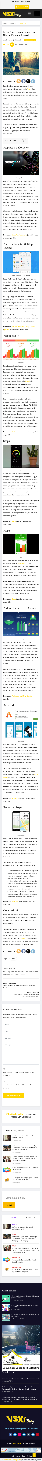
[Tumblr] (28, 1434)
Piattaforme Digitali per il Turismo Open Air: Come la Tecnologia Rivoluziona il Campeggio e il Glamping (25, 1147)
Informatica (16, 1257)
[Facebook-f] (10, 1434)
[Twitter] (15, 1434)
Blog (22, 1)
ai (10, 495)
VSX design (15, 1)
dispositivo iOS (23, 563)
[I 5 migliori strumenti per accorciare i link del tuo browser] (6, 1317)
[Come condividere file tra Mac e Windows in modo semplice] (7, 1170)
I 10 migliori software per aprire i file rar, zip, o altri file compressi (25, 1178)
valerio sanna (7, 40)
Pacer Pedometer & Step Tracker (23, 327)
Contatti (27, 1)
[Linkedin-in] (24, 1434)
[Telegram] (33, 1434)
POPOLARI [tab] (12, 1217)
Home (5, 23)
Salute (15, 1225)
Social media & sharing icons (11, 1460)
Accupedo (15, 798)
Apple (29, 89)
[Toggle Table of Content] (23, 141)
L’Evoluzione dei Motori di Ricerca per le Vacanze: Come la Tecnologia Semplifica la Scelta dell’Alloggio (25, 1158)
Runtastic (15, 901)
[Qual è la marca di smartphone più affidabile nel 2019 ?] (6, 1307)
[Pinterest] (37, 1434)
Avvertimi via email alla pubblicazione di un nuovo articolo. (20, 1086)
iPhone (22, 938)
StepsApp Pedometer (19, 235)
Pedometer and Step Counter (22, 696)
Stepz (14, 599)
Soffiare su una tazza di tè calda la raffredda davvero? (22, 1137)
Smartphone (12, 23)
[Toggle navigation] (28, 13)
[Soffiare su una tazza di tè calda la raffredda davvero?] (7, 1138)
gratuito (6, 330)
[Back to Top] (34, 1455)
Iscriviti (9, 1205)
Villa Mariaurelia (14, 1114)
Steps (14, 521)
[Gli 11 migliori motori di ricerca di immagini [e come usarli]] (6, 1298)
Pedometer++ (16, 432)
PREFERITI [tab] (31, 1217)
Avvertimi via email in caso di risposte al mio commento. (18, 1073)
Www (14, 1234)
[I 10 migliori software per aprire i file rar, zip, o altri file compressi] (7, 1180)
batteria (27, 381)
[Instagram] (19, 1434)
